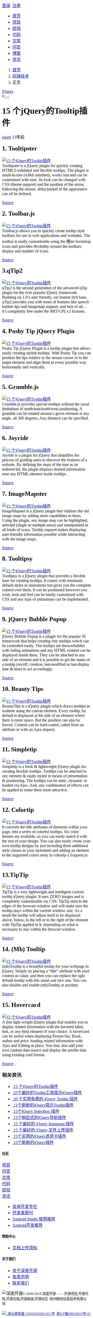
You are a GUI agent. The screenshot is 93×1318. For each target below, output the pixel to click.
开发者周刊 (22, 1213)
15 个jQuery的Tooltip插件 (35, 1086)
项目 (16, 22)
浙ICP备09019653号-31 (73, 1314)
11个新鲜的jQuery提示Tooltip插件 (43, 1105)
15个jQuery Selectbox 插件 (35, 1111)
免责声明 (20, 1277)
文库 (16, 41)
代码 (16, 34)
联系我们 (20, 1283)
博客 (16, 53)
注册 (16, 5)
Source (7, 202)
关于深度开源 (24, 1270)
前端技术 (20, 76)
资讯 (16, 59)
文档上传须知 (24, 1248)
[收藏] (7, 97)
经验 (16, 28)
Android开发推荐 (27, 1225)
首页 (16, 16)
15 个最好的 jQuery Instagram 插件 (43, 1124)
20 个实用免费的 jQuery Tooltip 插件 (45, 1099)
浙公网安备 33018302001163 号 (30, 1314)
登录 (6, 5)
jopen (6, 137)
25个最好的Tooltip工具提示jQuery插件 (47, 1092)
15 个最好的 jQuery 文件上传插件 (42, 1130)
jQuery (7, 91)
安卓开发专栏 (24, 1206)
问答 (16, 47)
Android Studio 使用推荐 (33, 1219)
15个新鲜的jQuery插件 (33, 1142)
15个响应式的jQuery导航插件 (39, 1117)
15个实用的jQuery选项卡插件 (39, 1136)
